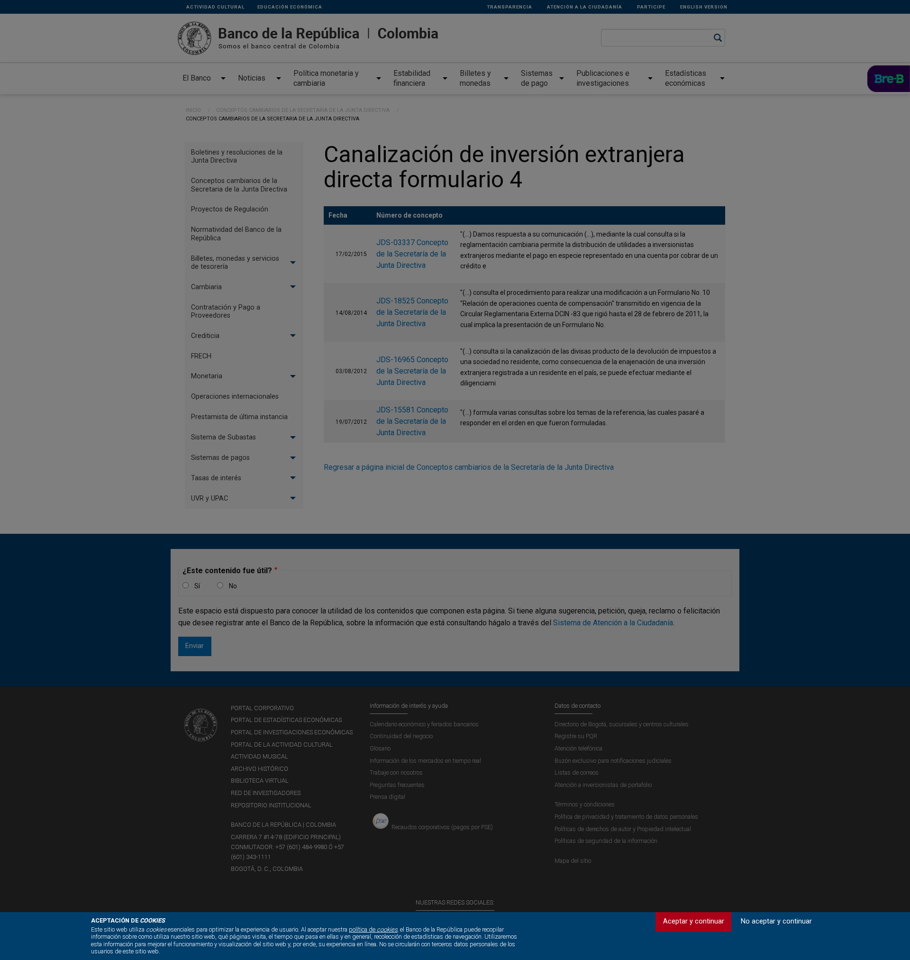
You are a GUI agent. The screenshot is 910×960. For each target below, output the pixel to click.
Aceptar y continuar (693, 921)
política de (373, 929)
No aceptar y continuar (776, 921)
